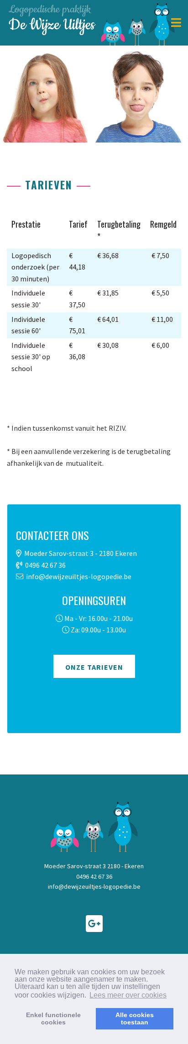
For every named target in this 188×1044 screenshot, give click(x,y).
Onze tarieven (94, 667)
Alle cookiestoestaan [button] (134, 1018)
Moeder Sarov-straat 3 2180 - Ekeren (94, 866)
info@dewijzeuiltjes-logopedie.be (78, 576)
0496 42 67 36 (45, 565)
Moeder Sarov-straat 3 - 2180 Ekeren (80, 553)
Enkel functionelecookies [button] (53, 1018)
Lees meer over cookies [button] (128, 995)
